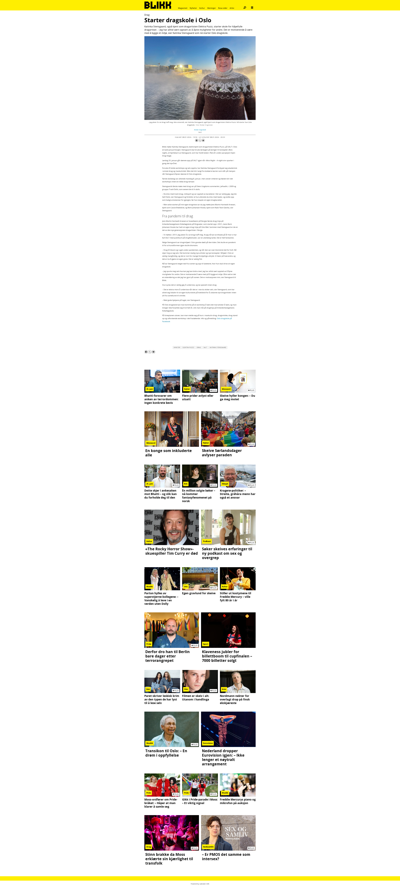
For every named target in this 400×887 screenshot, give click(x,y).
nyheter (177, 347)
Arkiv (232, 8)
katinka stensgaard (218, 347)
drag (199, 347)
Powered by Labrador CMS (200, 884)
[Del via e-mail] (203, 140)
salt (205, 347)
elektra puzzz (188, 347)
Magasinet (182, 8)
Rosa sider (222, 8)
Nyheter (193, 8)
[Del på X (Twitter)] (199, 140)
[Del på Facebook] (196, 140)
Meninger (211, 8)
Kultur (202, 8)
